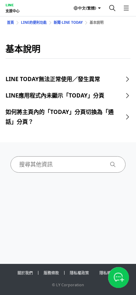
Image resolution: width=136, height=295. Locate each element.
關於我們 (25, 272)
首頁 (10, 22)
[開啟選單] (126, 8)
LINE (10, 4)
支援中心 (13, 10)
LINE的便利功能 (34, 22)
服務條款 (51, 272)
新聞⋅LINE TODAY (68, 22)
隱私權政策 (79, 272)
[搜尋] (112, 8)
